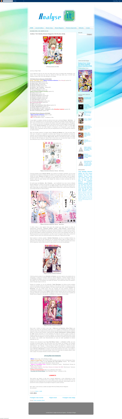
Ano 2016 (83, 179)
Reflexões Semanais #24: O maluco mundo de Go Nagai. (87, 156)
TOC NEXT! (87, 193)
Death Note (90, 198)
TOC (79, 171)
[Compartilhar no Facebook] (34, 393)
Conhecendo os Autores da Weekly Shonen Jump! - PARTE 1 (88, 128)
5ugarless (64, 412)
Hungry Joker (86, 187)
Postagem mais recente (36, 397)
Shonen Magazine (59, 27)
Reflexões (81, 27)
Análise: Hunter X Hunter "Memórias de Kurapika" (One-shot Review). (88, 149)
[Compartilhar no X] (33, 393)
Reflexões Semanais (83, 183)
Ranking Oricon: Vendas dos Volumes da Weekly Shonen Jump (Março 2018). (85, 65)
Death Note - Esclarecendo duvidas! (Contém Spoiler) (87, 106)
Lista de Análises (39, 27)
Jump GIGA (80, 199)
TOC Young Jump (85, 185)
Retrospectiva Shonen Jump (83, 194)
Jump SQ (88, 184)
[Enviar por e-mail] (30, 393)
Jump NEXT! (85, 189)
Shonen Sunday (88, 176)
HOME (31, 27)
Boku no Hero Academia (85, 180)
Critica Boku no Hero (86, 195)
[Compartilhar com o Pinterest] (36, 393)
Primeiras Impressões (71, 27)
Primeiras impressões (85, 181)
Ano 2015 (85, 173)
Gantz (91, 193)
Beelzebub (84, 190)
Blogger (74, 412)
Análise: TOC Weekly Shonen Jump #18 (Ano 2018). (87, 135)
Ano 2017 (89, 179)
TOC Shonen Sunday (83, 177)
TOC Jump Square (82, 184)
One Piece (86, 174)
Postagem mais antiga (69, 397)
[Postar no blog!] (32, 393)
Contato (88, 27)
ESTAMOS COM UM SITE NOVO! (87, 98)
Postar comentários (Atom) (39, 400)
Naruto (90, 183)
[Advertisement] (84, 225)
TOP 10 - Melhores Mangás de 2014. (88, 119)
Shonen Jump (49, 27)
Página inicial (53, 397)
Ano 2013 (87, 188)
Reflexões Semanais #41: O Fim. (87, 141)
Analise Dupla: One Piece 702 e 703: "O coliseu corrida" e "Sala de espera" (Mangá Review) (88, 163)
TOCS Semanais (86, 199)
